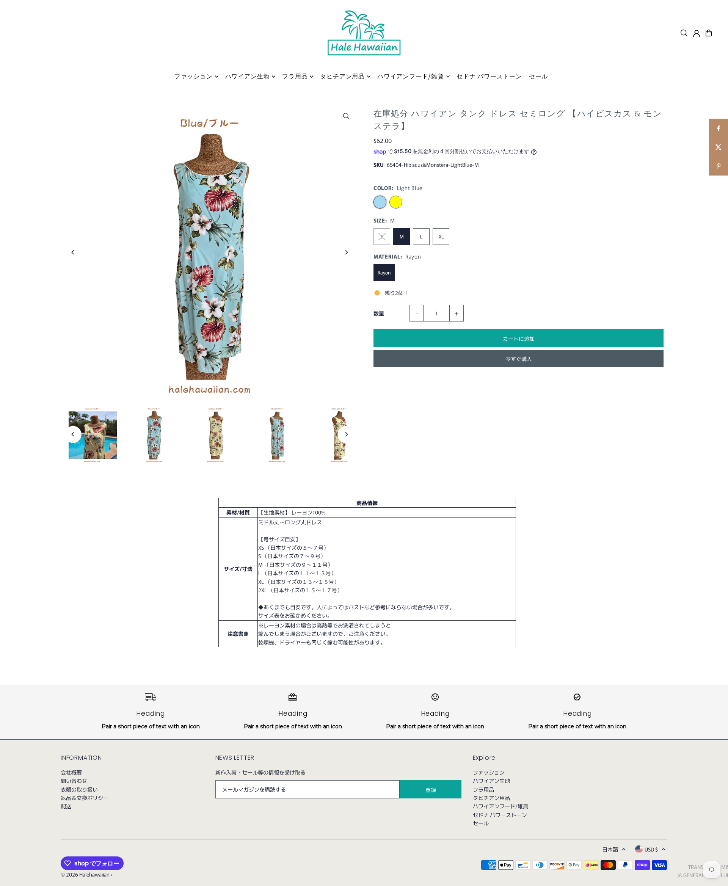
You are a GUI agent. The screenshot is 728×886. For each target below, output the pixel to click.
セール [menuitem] (538, 76)
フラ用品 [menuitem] (295, 76)
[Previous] (73, 252)
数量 (378, 313)
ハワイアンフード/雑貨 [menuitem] (410, 76)
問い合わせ (74, 780)
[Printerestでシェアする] (718, 166)
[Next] (346, 252)
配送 (66, 806)
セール (481, 823)
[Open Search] (684, 33)
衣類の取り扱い (79, 789)
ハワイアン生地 (491, 780)
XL (441, 236)
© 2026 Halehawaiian (85, 874)
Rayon (384, 272)
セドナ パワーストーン (500, 815)
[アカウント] (696, 33)
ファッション (489, 772)
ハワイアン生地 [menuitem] (247, 76)
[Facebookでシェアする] (718, 128)
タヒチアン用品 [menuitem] (342, 76)
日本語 (610, 849)
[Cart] (709, 33)
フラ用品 (483, 789)
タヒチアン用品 (491, 797)
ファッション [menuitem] (193, 76)
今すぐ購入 (518, 358)
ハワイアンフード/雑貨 (500, 806)
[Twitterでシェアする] (718, 147)
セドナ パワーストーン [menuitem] (489, 76)
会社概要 (71, 772)
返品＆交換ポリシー (84, 797)
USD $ (651, 849)
